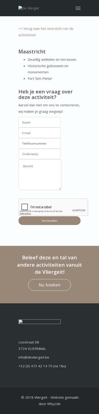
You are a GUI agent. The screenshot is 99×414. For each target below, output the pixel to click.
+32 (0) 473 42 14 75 (35, 366)
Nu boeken (49, 285)
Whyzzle (54, 403)
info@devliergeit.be (33, 357)
